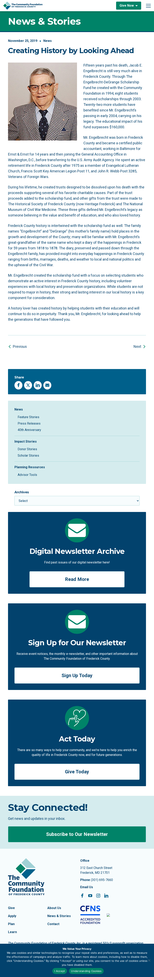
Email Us (86, 887)
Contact (53, 924)
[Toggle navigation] (148, 5)
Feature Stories (28, 417)
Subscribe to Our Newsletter (77, 834)
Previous (20, 346)
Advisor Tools (27, 475)
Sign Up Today (77, 675)
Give (11, 908)
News (47, 41)
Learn (12, 932)
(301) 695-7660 (102, 880)
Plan (11, 924)
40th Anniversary (29, 430)
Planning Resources (29, 467)
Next (137, 346)
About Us (54, 908)
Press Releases (29, 423)
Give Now (127, 5)
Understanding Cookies (86, 971)
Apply (12, 916)
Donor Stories (27, 449)
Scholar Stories (28, 455)
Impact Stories (25, 441)
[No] (149, 960)
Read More (77, 579)
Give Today (77, 772)
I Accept (59, 971)
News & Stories (59, 916)
